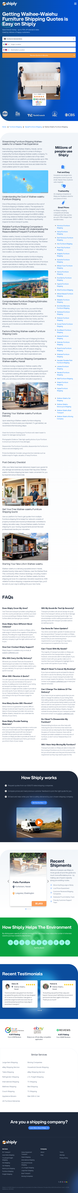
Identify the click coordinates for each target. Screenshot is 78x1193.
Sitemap (62, 1155)
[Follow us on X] (59, 1182)
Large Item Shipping (10, 1062)
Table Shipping (8, 1072)
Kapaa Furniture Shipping (62, 389)
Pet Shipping (6, 1163)
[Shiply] (9, 4)
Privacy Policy (64, 1158)
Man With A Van (33, 1096)
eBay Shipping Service (10, 1067)
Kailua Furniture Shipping (62, 233)
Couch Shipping (8, 1091)
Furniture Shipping (15, 127)
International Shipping (10, 1081)
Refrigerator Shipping (10, 1077)
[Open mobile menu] (75, 3)
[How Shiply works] (39, 822)
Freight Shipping (7, 1174)
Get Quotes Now (38, 803)
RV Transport (6, 1152)
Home (4, 127)
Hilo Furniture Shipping (64, 244)
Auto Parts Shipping (8, 1155)
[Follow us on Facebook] (60, 1182)
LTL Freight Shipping (35, 1077)
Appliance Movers (9, 1096)
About (42, 1152)
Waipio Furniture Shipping (62, 383)
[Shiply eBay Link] (66, 1182)
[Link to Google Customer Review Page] (14, 1030)
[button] (48, 881)
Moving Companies (34, 1062)
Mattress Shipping (9, 1086)
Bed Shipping (32, 1086)
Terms (62, 1152)
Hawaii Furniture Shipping (33, 127)
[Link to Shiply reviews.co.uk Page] (63, 1030)
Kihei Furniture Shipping (65, 290)
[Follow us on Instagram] (62, 1182)
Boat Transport (25, 1173)
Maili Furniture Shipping (65, 378)
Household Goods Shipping (38, 1067)
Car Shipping (6, 1166)
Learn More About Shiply (38, 1128)
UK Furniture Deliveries (11, 1101)
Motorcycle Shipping (8, 1168)
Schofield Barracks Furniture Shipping (63, 307)
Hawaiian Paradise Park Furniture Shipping (64, 361)
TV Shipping (32, 1081)
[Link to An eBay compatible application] (39, 1030)
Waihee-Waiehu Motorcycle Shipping (64, 405)
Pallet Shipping (25, 1157)
